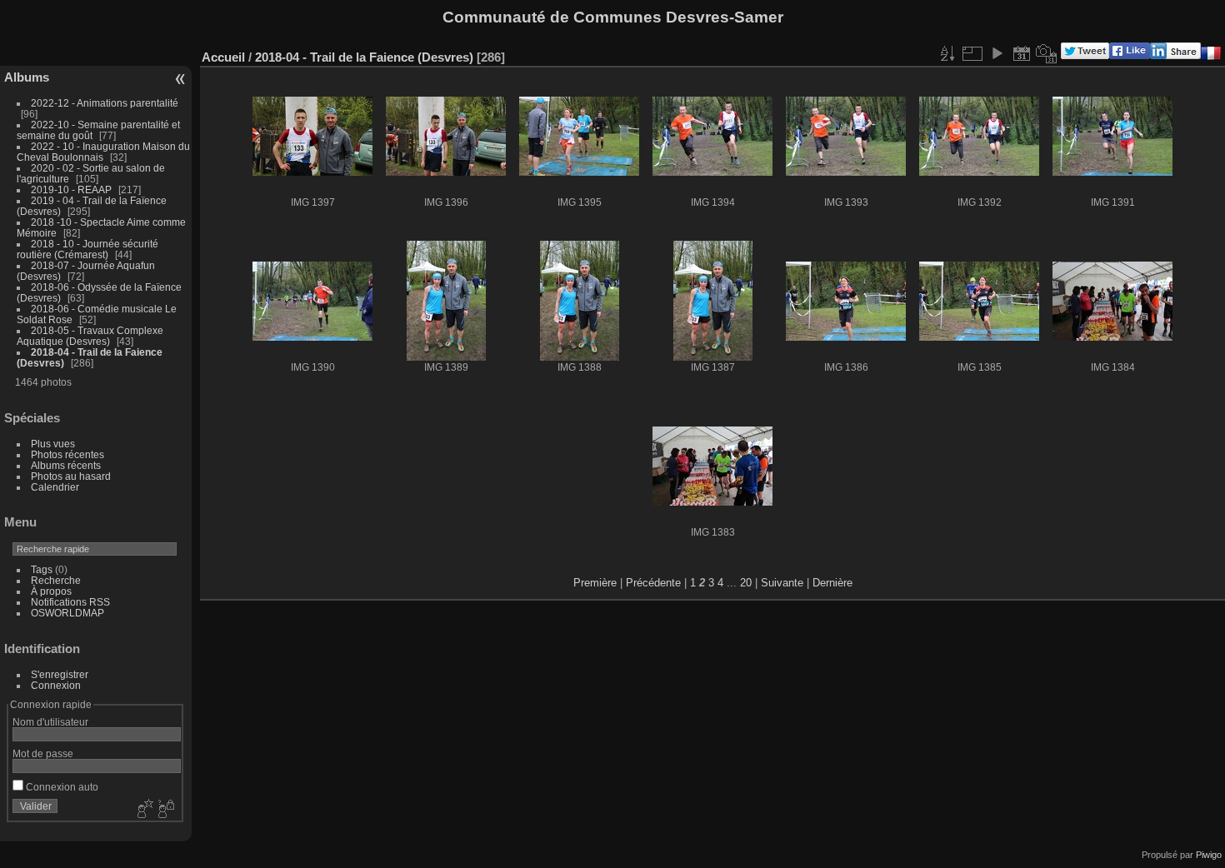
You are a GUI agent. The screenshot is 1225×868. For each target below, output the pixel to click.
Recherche (56, 580)
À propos (51, 591)
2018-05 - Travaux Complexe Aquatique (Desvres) (90, 336)
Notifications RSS (70, 601)
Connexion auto (60, 786)
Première (595, 582)
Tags (41, 569)
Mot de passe (42, 753)
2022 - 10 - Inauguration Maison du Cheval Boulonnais (103, 151)
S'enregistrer (59, 674)
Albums (26, 77)
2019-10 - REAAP (72, 189)
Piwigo (1209, 855)
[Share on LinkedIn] (1175, 55)
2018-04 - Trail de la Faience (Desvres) (364, 57)
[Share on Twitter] (1085, 55)
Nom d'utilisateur (50, 721)
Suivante (782, 582)
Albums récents (66, 465)
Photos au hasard (71, 476)
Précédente (653, 582)
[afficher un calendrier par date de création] (1047, 53)
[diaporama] (997, 53)
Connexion (56, 685)
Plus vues (53, 443)
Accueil (223, 57)
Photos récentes (67, 454)
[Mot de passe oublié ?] (165, 810)
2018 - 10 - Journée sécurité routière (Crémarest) (87, 249)
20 (746, 582)
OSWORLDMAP (67, 612)
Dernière (832, 582)
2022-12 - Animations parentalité (104, 102)
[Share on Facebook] (1129, 55)
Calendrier (55, 486)
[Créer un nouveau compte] (143, 810)
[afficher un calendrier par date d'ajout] (1021, 53)
